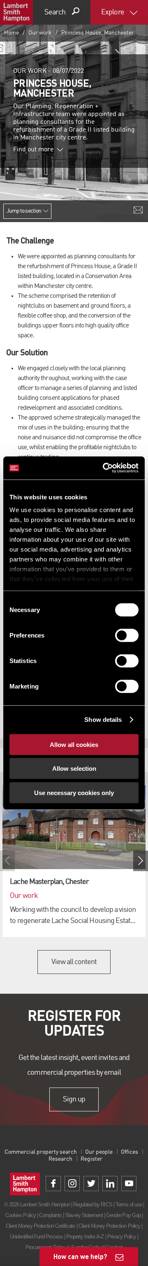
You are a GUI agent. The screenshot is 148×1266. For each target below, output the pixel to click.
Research (60, 1159)
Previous (7, 861)
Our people (99, 1152)
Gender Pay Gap (123, 1215)
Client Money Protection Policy (109, 1226)
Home (11, 33)
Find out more (33, 149)
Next (140, 861)
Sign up (74, 1099)
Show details (103, 719)
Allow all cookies (74, 744)
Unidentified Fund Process (36, 1237)
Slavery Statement (84, 1215)
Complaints (50, 1215)
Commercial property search (41, 1152)
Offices (129, 1152)
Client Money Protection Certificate (40, 1226)
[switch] (127, 635)
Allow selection (74, 768)
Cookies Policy (20, 1215)
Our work (40, 33)
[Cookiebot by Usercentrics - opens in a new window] (104, 468)
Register (91, 1159)
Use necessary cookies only (74, 792)
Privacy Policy (121, 1237)
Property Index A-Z (85, 1237)
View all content (74, 962)
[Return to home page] (16, 12)
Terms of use (129, 1204)
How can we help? (80, 1256)
